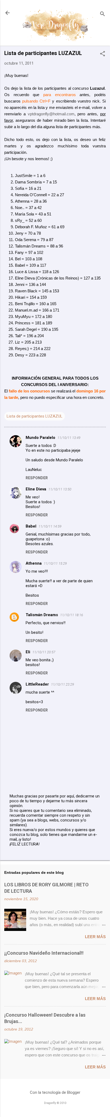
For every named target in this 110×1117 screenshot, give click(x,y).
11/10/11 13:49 (68, 438)
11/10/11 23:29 (62, 684)
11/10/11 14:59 (49, 526)
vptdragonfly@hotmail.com (51, 114)
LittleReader (37, 684)
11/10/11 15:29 (55, 563)
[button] (102, 54)
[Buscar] (102, 14)
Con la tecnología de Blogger (55, 1092)
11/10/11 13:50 (59, 489)
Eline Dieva (36, 489)
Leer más (95, 936)
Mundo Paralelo (40, 437)
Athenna (34, 563)
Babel (31, 526)
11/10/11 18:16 (71, 615)
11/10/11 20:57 (43, 652)
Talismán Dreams (42, 614)
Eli (28, 652)
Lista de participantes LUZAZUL (34, 416)
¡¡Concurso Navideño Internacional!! (44, 953)
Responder (37, 478)
